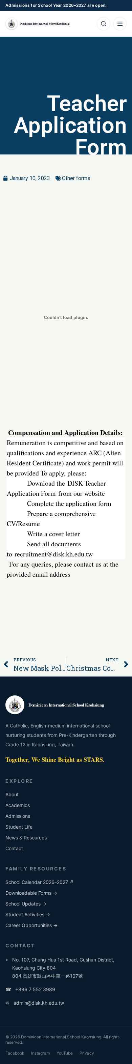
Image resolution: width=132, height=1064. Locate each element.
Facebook (14, 1053)
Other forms (76, 178)
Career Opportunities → (31, 925)
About (12, 794)
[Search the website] (103, 23)
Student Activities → (27, 914)
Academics (17, 805)
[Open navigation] (120, 23)
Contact (14, 848)
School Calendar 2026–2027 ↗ (39, 882)
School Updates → (25, 904)
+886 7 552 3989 (30, 989)
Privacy (87, 1053)
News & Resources (26, 837)
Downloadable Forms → (31, 893)
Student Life (18, 827)
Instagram (40, 1053)
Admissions (17, 816)
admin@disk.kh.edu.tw (34, 1003)
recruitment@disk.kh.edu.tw (54, 553)
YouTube (65, 1053)
